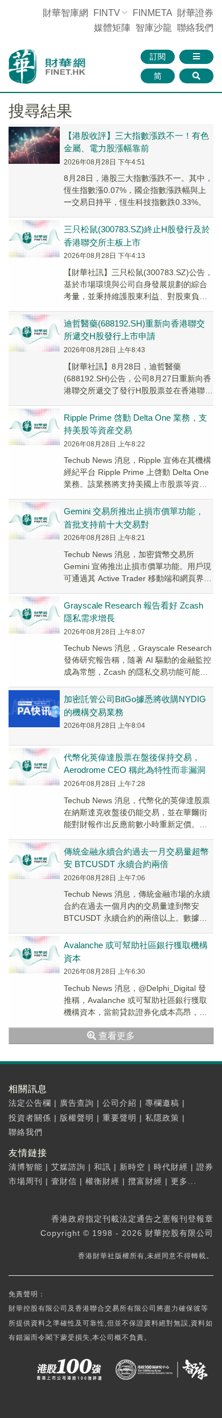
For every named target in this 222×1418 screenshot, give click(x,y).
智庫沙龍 (153, 28)
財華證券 (195, 13)
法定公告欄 (30, 1102)
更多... (183, 1181)
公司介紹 (119, 1102)
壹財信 (64, 1181)
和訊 (102, 1166)
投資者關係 (30, 1117)
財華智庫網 (65, 13)
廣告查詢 (77, 1102)
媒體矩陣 (112, 28)
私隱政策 (162, 1117)
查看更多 (115, 1036)
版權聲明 (77, 1117)
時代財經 (171, 1166)
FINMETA (152, 13)
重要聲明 (119, 1117)
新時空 (132, 1166)
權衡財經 (102, 1181)
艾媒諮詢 (68, 1166)
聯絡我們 (195, 28)
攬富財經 (145, 1181)
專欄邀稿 (162, 1102)
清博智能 (26, 1166)
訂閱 (158, 56)
